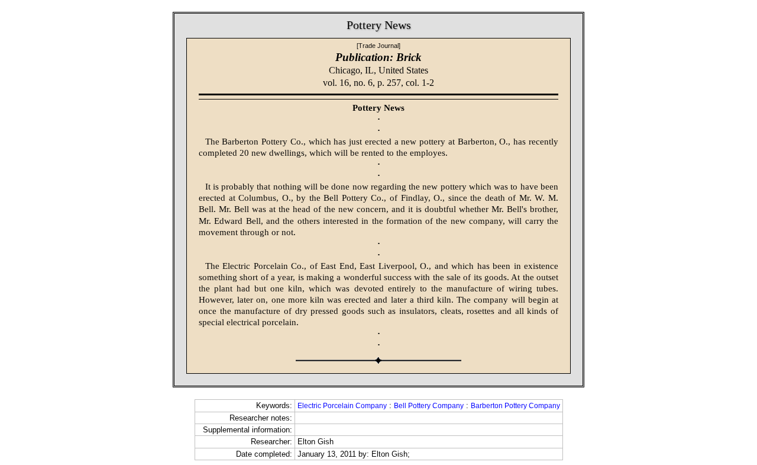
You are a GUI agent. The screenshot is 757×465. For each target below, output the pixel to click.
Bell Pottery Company (429, 406)
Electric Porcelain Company (342, 406)
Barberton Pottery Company (515, 406)
